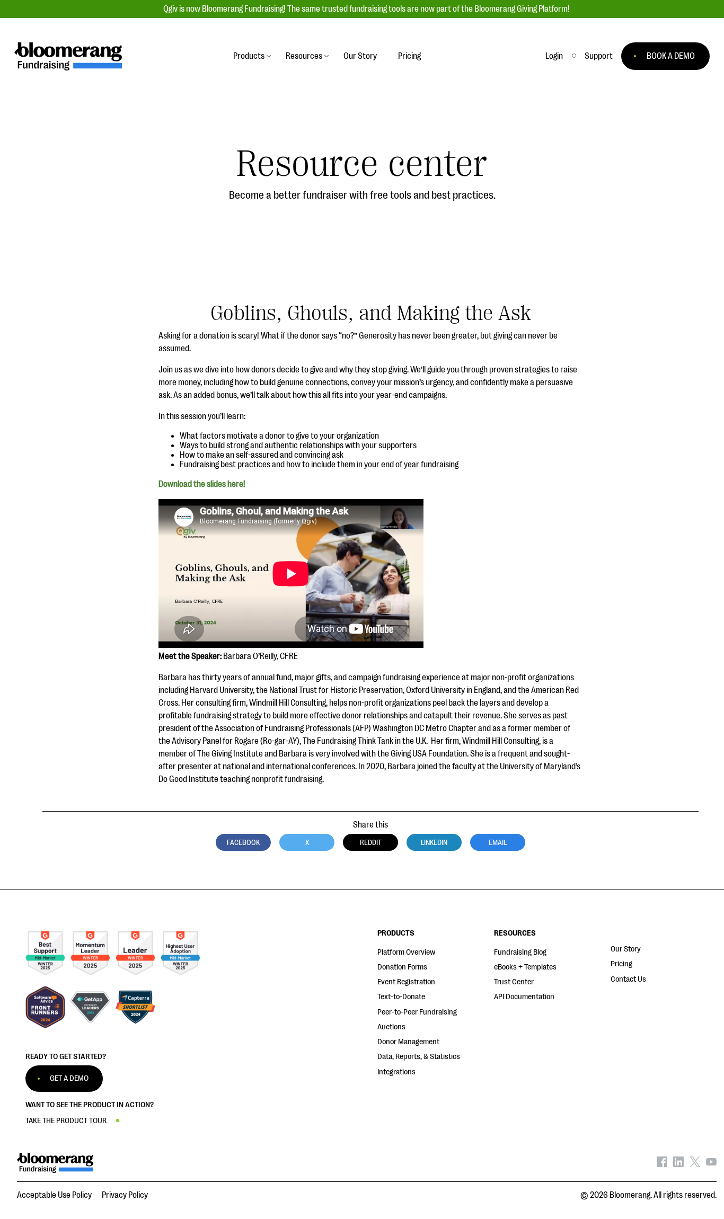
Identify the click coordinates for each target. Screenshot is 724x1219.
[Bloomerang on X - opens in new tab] (695, 1164)
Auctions (391, 1026)
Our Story (626, 949)
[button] (598, 56)
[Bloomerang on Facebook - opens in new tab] (662, 1164)
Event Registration (406, 981)
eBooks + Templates (525, 967)
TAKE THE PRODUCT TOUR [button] (66, 1120)
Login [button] (554, 56)
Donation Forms (402, 967)
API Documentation (524, 996)
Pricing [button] (409, 56)
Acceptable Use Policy (54, 1195)
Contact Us (628, 979)
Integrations (396, 1071)
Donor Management (408, 1041)
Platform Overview (406, 952)
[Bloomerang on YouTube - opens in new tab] (711, 1164)
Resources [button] (304, 56)
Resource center (362, 164)
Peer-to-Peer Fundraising (417, 1012)
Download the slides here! (201, 484)
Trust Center (514, 981)
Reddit (371, 842)
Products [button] (248, 56)
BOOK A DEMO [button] (671, 56)
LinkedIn (434, 842)
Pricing (621, 963)
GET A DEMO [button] (69, 1078)
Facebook (243, 842)
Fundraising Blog (520, 952)
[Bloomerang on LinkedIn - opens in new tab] (678, 1164)
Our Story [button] (360, 56)
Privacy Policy (125, 1195)
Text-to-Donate (401, 996)
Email (498, 842)
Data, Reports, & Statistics (418, 1056)
